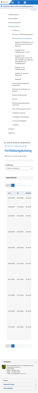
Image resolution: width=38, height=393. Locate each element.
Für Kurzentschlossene (14, 22)
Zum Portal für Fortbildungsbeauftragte (15, 146)
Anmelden (34, 9)
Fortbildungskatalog (14, 26)
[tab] (19, 362)
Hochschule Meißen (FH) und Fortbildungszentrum (18, 6)
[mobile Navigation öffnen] (13, 2)
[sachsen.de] (5, 3)
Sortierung (9, 165)
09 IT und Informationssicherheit (21, 109)
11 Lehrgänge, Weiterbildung (20, 117)
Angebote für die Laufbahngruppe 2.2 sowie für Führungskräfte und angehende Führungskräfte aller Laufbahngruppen (24, 59)
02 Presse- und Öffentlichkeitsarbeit (22, 34)
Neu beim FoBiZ (12, 18)
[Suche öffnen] (19, 2)
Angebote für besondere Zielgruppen (22, 74)
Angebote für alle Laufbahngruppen (20, 68)
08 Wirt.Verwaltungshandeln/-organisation (21, 104)
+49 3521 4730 (15, 370)
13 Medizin (15, 125)
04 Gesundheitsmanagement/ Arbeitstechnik (20, 84)
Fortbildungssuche (13, 14)
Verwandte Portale (9, 384)
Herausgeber (7, 361)
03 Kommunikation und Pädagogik (22, 38)
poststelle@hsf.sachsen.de (18, 373)
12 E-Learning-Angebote (19, 121)
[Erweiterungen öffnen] (25, 2)
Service (6, 380)
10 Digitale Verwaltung (18, 113)
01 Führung (15, 30)
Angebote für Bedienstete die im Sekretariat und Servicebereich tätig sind (24, 44)
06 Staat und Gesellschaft (19, 95)
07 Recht (14, 99)
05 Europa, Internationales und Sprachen (21, 90)
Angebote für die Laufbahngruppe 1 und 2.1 (22, 51)
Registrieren (11, 133)
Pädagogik (18, 79)
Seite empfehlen (8, 388)
